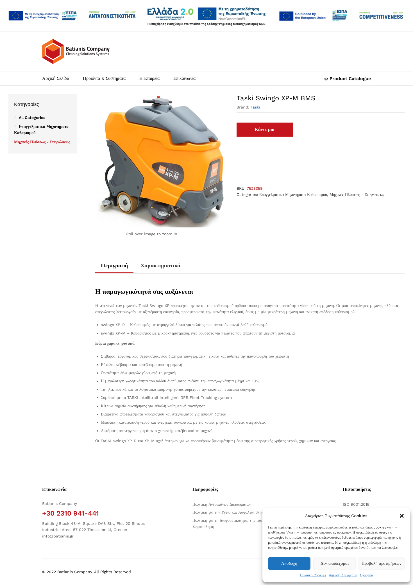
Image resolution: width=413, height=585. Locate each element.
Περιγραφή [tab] (114, 265)
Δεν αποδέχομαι (335, 563)
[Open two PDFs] (341, 16)
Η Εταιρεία (149, 78)
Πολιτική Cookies (313, 575)
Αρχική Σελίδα (55, 78)
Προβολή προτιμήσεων (381, 563)
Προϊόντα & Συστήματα (104, 78)
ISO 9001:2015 (356, 504)
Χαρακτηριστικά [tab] (160, 265)
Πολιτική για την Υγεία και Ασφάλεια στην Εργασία (235, 512)
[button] (402, 516)
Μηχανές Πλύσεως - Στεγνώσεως (357, 194)
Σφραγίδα (366, 575)
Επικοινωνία (184, 78)
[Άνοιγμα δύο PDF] (72, 16)
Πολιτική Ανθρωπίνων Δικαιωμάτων (221, 504)
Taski (255, 107)
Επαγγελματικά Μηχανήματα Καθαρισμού (293, 194)
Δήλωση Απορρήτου (343, 575)
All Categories (32, 117)
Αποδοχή (289, 563)
